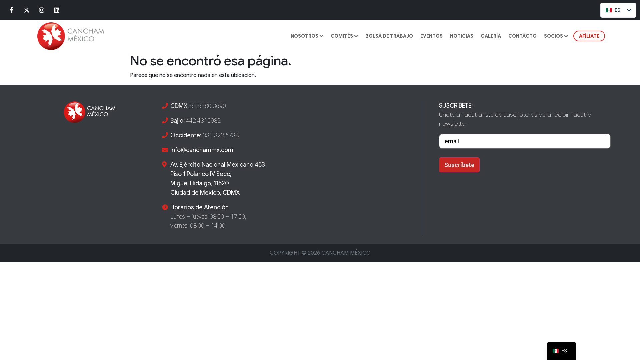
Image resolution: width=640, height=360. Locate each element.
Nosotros (305, 36)
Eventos (431, 36)
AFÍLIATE (589, 36)
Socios (560, 54)
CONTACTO (522, 36)
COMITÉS (342, 36)
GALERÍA (491, 36)
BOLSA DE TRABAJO (389, 36)
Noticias (461, 36)
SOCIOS (554, 36)
